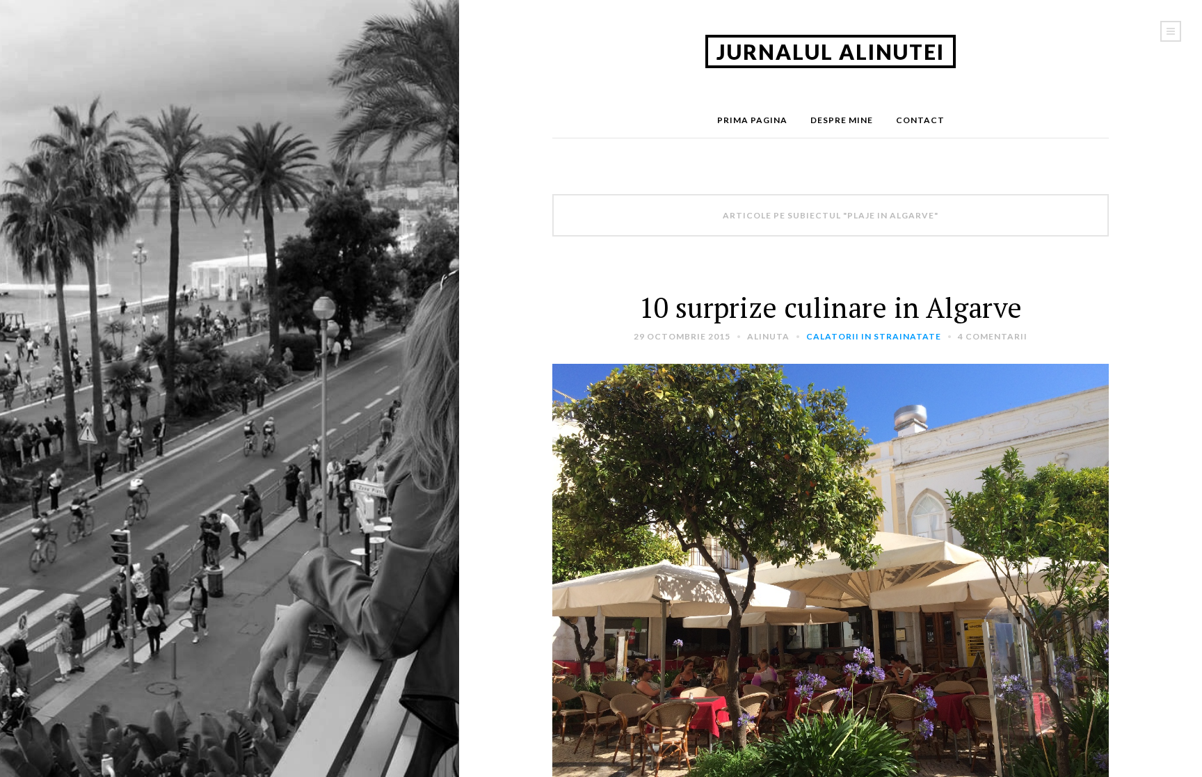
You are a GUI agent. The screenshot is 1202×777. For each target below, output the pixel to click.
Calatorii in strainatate (873, 336)
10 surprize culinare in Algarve (830, 307)
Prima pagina (752, 120)
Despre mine (841, 120)
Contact (920, 120)
